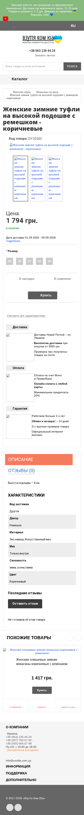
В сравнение (62, 278)
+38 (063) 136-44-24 (19, 736)
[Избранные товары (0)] (14, 26)
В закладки (26, 278)
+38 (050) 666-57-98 (19, 743)
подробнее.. (14, 240)
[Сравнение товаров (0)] (19, 26)
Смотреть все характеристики (26, 315)
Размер (13, 251)
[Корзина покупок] (24, 26)
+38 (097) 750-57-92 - (20, 740)
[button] (75, 26)
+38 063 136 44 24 (42, 50)
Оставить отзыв (25, 603)
